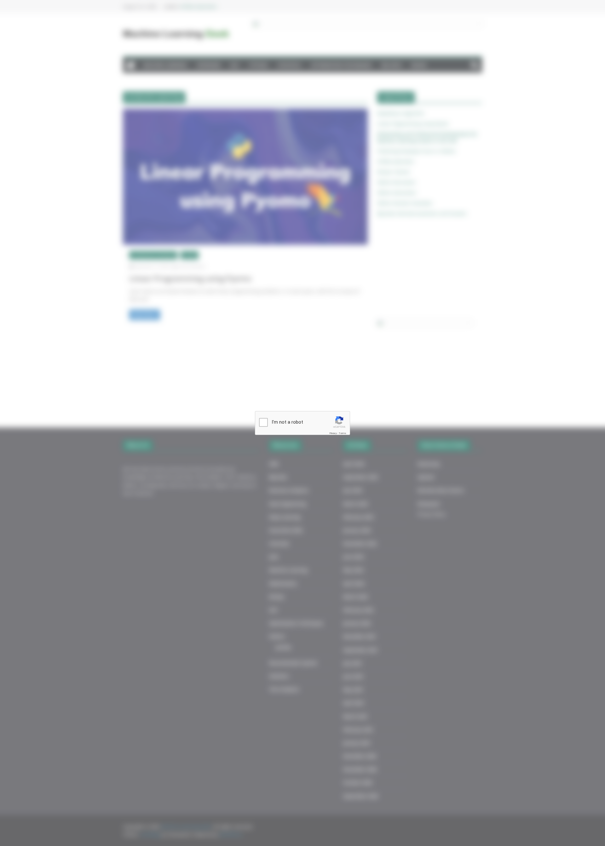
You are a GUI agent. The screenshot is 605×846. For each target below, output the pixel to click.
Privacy (333, 433)
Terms (342, 433)
